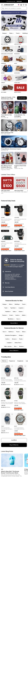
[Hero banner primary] (14, 23)
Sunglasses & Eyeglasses (7, 53)
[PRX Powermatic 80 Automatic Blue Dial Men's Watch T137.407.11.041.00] (12, 414)
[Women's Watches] (20, 39)
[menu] (2, 5)
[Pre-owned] (7, 87)
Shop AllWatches (14, 444)
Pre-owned (3, 92)
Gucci (17, 319)
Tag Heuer (13, 308)
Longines (21, 308)
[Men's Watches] (7, 39)
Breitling (17, 304)
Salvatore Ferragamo (10, 335)
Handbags (3, 63)
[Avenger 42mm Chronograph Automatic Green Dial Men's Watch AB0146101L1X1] (12, 389)
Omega (4, 33)
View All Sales (22, 98)
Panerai (4, 315)
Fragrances (17, 53)
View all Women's (14, 350)
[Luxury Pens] (20, 78)
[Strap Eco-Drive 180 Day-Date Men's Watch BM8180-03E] (25, 389)
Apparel (3, 73)
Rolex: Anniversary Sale (7, 132)
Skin (2, 469)
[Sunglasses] (7, 49)
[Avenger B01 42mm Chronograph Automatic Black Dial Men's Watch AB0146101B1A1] (25, 366)
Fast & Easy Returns (10, 287)
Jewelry (3, 82)
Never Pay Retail (9, 291)
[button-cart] (26, 5)
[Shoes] (20, 58)
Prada (20, 339)
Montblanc (10, 319)
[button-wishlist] (23, 5)
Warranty (7, 282)
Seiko (14, 311)
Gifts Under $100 (5, 190)
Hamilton (7, 311)
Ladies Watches (17, 44)
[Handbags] (7, 58)
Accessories (17, 73)
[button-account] (21, 5)
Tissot (17, 33)
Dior (15, 346)
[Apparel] (7, 68)
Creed (10, 315)
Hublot (23, 315)
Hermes (21, 346)
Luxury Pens (17, 82)
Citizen (20, 311)
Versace (14, 339)
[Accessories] (20, 68)
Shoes (15, 63)
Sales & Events (17, 92)
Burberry (11, 331)
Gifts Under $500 (18, 190)
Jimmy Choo (17, 342)
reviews (22, 265)
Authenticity (8, 271)
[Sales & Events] (20, 87)
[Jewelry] (7, 78)
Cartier (17, 315)
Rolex (10, 33)
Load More (14, 440)
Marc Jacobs (7, 346)
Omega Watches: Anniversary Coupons (11, 149)
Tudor (5, 308)
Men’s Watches (4, 44)
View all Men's (14, 323)
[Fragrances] (20, 49)
